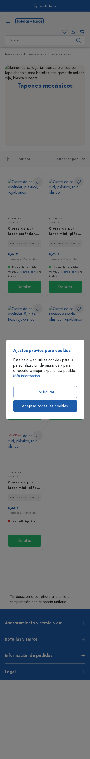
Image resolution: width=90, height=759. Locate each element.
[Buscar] (78, 40)
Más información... (28, 376)
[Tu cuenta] (72, 31)
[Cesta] (81, 31)
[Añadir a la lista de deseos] (38, 181)
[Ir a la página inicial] (29, 20)
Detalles (24, 286)
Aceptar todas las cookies (45, 406)
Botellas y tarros (16, 220)
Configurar (45, 392)
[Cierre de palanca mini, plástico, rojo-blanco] (65, 196)
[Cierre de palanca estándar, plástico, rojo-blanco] (24, 196)
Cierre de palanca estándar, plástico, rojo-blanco (22, 231)
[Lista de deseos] (63, 31)
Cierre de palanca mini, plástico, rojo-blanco (64, 231)
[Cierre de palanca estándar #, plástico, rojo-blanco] (24, 323)
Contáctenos (48, 6)
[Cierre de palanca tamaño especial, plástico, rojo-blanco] (65, 323)
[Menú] (7, 21)
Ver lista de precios (22, 243)
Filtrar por (22, 159)
